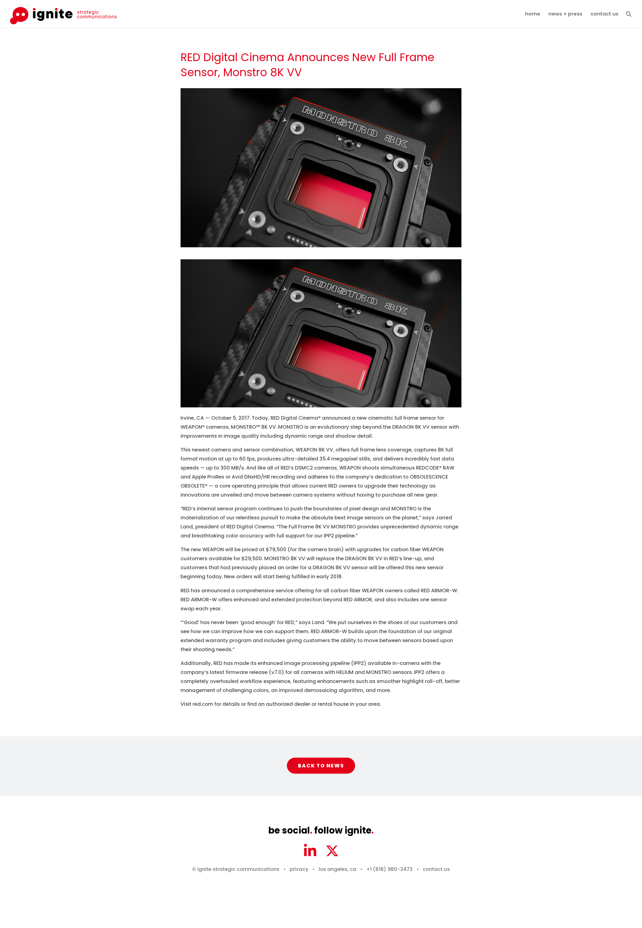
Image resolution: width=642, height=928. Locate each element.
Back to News (321, 765)
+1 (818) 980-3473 (389, 869)
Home (532, 13)
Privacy (299, 869)
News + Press (565, 13)
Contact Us (604, 13)
